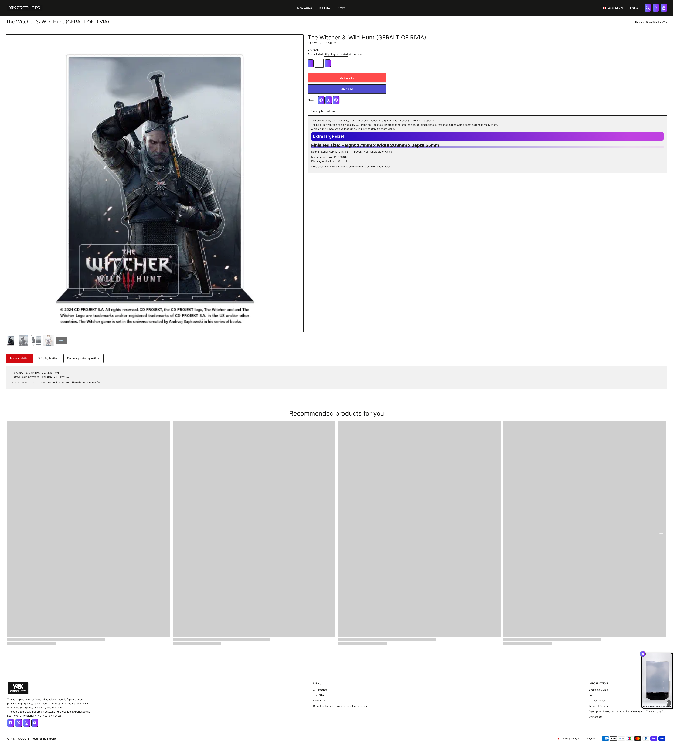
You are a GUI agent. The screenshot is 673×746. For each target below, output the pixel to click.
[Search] (647, 8)
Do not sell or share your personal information (340, 705)
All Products (320, 689)
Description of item (323, 111)
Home (638, 22)
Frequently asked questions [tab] (83, 358)
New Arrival (305, 8)
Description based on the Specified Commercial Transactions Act (627, 711)
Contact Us (595, 716)
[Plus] (328, 63)
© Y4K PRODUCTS (18, 738)
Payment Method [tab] (19, 358)
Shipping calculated (336, 54)
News (341, 8)
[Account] (655, 8)
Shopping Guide (598, 689)
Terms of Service (599, 705)
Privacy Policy (597, 700)
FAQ (591, 695)
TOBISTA (324, 8)
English (634, 7)
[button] (10, 183)
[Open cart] (664, 8)
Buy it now (347, 88)
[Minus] (311, 63)
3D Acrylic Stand (656, 22)
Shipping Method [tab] (48, 358)
